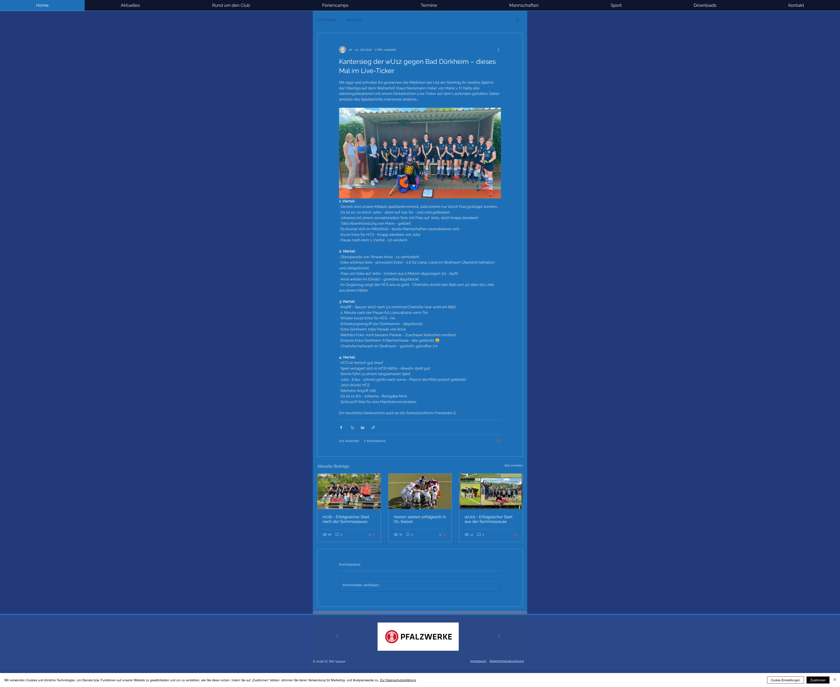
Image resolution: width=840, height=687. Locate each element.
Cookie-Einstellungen (785, 680)
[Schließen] (834, 680)
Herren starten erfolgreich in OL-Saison (420, 519)
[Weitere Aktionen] (498, 49)
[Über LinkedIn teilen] (362, 427)
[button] (524, 5)
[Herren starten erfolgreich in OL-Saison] (420, 491)
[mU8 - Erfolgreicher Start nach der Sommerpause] (349, 491)
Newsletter (353, 20)
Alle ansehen (513, 465)
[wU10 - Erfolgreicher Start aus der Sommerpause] (491, 491)
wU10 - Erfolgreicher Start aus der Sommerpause (489, 519)
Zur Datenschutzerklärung (398, 680)
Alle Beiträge (327, 20)
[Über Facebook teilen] (341, 427)
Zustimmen (818, 680)
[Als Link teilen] (373, 427)
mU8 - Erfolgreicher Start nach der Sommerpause (346, 519)
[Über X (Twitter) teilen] (352, 427)
